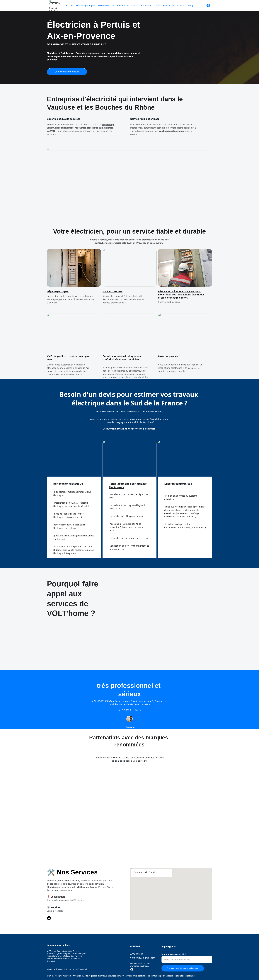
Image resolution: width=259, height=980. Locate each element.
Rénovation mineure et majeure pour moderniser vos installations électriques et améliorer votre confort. (181, 294)
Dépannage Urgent (58, 291)
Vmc (133, 5)
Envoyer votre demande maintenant (182, 968)
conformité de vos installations (129, 296)
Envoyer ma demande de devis (67, 668)
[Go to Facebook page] (208, 5)
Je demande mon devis (67, 71)
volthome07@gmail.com (142, 957)
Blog (190, 5)
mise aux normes (64, 127)
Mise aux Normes (112, 291)
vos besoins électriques (171, 131)
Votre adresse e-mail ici (173, 954)
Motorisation (145, 5)
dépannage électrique (58, 883)
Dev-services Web (128, 976)
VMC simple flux (85, 887)
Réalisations (169, 5)
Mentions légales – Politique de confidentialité (67, 969)
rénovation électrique (86, 127)
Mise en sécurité (106, 5)
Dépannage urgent (85, 5)
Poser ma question (168, 356)
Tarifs (157, 5)
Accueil (70, 5)
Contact (181, 5)
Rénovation (123, 5)
